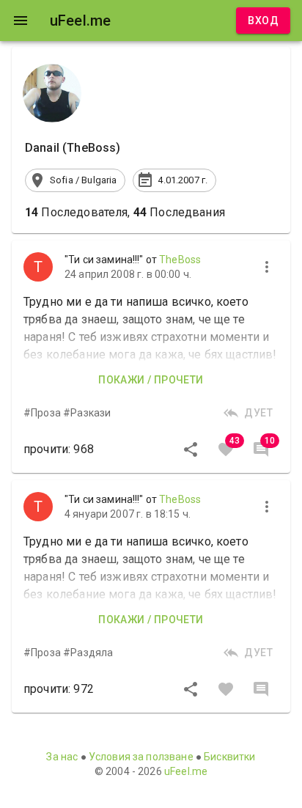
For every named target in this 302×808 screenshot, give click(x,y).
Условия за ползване (141, 757)
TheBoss (180, 259)
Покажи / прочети (150, 380)
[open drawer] (20, 20)
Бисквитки (229, 757)
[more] (266, 266)
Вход (263, 20)
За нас (62, 757)
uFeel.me (185, 771)
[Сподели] (190, 449)
